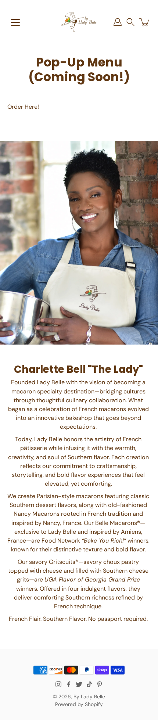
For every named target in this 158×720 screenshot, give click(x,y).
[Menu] (15, 22)
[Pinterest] (99, 684)
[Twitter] (79, 684)
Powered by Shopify (79, 704)
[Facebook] (68, 684)
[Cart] (145, 22)
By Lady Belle (89, 696)
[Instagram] (58, 684)
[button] (130, 22)
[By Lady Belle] (79, 22)
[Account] (117, 22)
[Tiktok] (89, 684)
